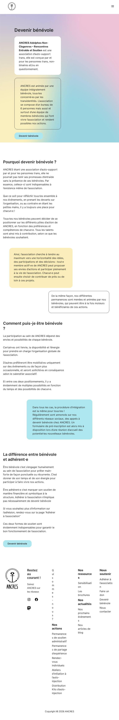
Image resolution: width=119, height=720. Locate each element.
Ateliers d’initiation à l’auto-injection (59, 675)
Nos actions (57, 626)
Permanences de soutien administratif (59, 637)
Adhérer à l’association (106, 583)
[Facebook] (36, 600)
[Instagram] (29, 600)
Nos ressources (85, 574)
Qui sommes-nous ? (53, 594)
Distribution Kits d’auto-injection (59, 689)
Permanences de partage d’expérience (59, 649)
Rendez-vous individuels (58, 661)
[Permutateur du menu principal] (112, 6)
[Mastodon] (29, 609)
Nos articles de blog (84, 628)
